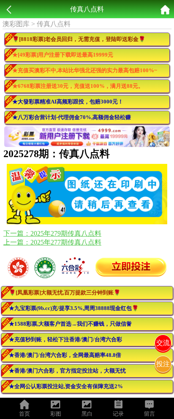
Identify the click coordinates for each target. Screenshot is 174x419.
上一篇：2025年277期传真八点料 (52, 242)
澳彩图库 (16, 23)
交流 (163, 342)
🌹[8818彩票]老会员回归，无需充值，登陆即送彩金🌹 (78, 39)
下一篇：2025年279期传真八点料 (52, 233)
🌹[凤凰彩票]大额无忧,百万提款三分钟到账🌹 (64, 292)
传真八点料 (54, 23)
